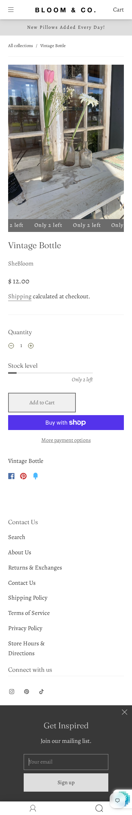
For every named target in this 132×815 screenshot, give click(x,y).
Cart (118, 9)
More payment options (66, 440)
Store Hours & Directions (26, 648)
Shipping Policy (27, 598)
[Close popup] (124, 712)
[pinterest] (26, 691)
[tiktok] (41, 691)
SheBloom (21, 263)
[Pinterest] (23, 476)
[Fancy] (35, 476)
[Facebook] (11, 476)
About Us (19, 552)
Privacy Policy (25, 628)
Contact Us (22, 583)
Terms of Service (29, 613)
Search (16, 537)
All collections (20, 45)
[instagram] (11, 691)
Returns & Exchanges (35, 567)
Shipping (19, 296)
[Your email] (66, 762)
